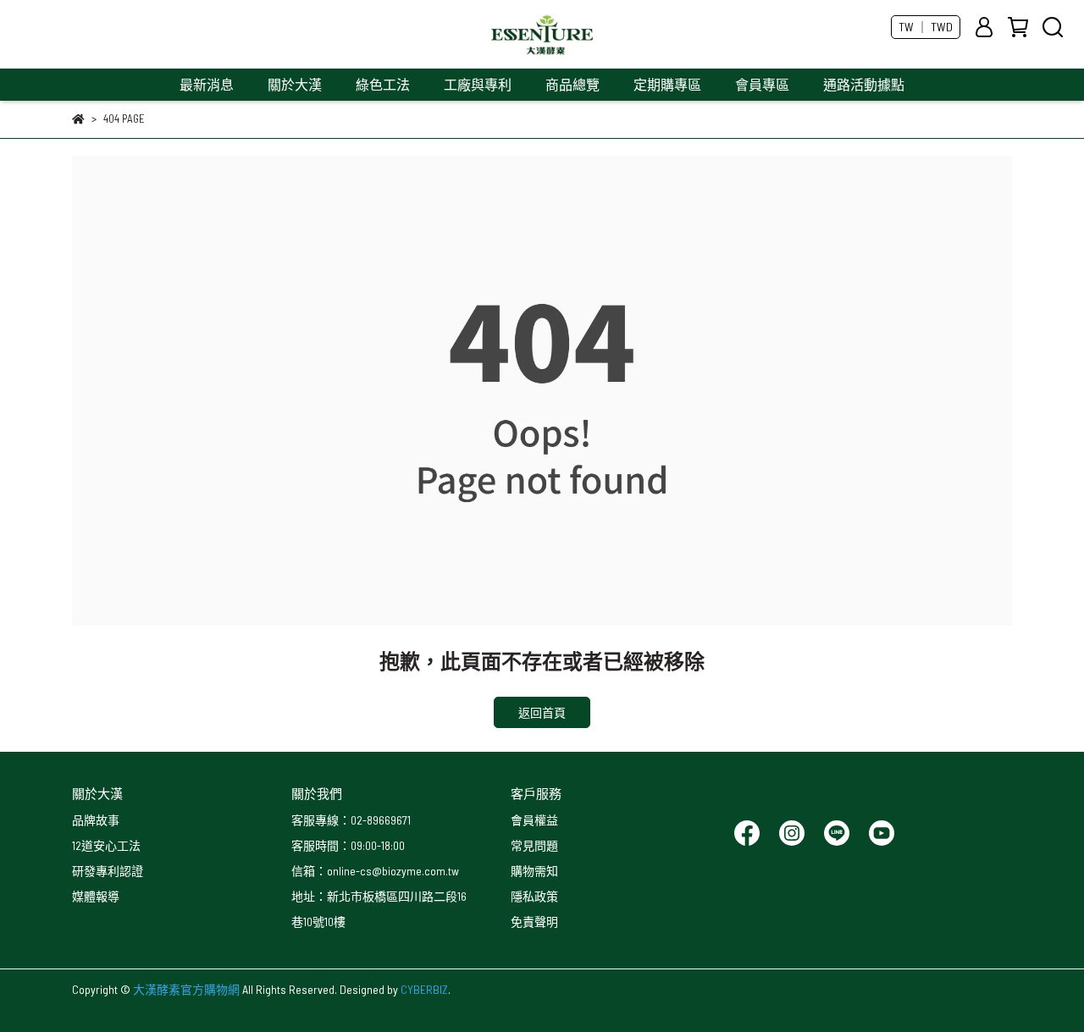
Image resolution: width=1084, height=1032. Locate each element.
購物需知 (534, 871)
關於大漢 (295, 84)
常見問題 (534, 845)
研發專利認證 (107, 871)
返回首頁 (542, 712)
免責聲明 (534, 921)
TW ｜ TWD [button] (926, 26)
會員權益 (534, 820)
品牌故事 (95, 820)
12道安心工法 (106, 845)
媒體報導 (95, 896)
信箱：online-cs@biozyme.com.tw (375, 871)
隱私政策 (534, 896)
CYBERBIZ (424, 989)
